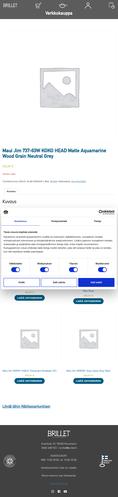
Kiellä (22, 282)
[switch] (44, 269)
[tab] (11, 191)
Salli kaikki (96, 282)
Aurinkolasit (79, 181)
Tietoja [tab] (97, 221)
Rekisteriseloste (59, 483)
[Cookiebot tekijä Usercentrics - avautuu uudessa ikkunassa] (101, 212)
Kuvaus (11, 191)
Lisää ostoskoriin (29, 297)
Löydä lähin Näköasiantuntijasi (26, 406)
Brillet (53, 181)
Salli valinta (59, 282)
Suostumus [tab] (20, 221)
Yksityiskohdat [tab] (59, 221)
